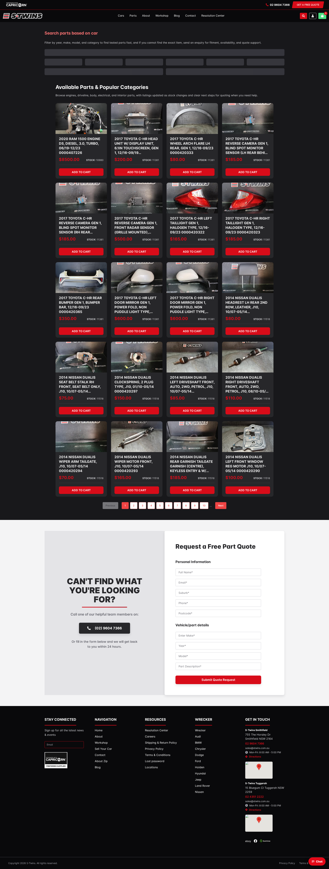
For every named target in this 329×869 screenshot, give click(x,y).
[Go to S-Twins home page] (22, 15)
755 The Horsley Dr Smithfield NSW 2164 (259, 736)
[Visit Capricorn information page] (16, 4)
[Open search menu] (303, 16)
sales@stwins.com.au (257, 748)
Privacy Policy (287, 863)
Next (220, 505)
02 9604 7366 (280, 4)
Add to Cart (81, 172)
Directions (255, 756)
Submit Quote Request (218, 680)
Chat (319, 861)
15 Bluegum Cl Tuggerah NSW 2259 (264, 790)
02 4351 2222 (254, 796)
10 (204, 505)
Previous (110, 505)
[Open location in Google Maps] (259, 770)
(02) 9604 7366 (108, 628)
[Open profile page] (312, 16)
